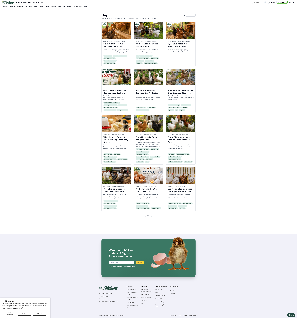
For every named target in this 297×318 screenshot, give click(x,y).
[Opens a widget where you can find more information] (291, 315)
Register (172, 293)
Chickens (19, 2)
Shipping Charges (160, 302)
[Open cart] (293, 2)
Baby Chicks (139, 63)
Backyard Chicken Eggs (109, 58)
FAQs (156, 292)
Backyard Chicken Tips (109, 63)
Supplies (40, 2)
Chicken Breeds (140, 159)
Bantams (12, 6)
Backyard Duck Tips (141, 107)
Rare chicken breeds (141, 49)
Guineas (47, 6)
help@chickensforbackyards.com (109, 301)
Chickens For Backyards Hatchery (146, 290)
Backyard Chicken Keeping (110, 156)
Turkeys (34, 2)
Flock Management (173, 208)
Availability (273, 2)
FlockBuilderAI (283, 2)
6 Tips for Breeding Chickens (110, 201)
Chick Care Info (145, 294)
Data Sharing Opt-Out (160, 306)
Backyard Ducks (151, 107)
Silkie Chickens (140, 161)
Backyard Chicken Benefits (183, 154)
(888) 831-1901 (104, 299)
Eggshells (182, 110)
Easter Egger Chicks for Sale (131, 293)
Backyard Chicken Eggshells (143, 208)
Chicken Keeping (182, 206)
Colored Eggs (184, 107)
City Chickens (149, 159)
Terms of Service (160, 295)
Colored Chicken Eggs (174, 107)
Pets (26, 6)
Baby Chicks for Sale (131, 289)
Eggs (176, 110)
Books (85, 6)
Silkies (147, 144)
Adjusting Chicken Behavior (143, 58)
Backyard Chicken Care (109, 203)
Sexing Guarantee (146, 297)
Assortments (61, 6)
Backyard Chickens (122, 110)
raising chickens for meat (180, 145)
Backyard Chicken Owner (110, 60)
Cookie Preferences (193, 315)
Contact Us (144, 300)
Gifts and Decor (77, 6)
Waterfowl (27, 2)
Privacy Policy (20, 308)
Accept (24, 313)
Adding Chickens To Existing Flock (144, 56)
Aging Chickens (140, 60)
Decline (39, 313)
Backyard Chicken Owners (142, 156)
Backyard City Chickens (109, 161)
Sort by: (183, 15)
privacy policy (131, 266)
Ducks (30, 6)
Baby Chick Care (149, 60)
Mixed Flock (182, 208)
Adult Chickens (107, 56)
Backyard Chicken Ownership (175, 161)
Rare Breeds (20, 6)
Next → (148, 215)
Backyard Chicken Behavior (120, 56)
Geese (36, 6)
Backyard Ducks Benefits (142, 110)
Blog (142, 303)
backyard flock (183, 194)
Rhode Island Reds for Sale (132, 306)
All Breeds (54, 6)
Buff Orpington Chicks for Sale (132, 298)
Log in (172, 290)
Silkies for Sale (130, 302)
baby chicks (113, 145)
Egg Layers (5, 6)
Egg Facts (171, 110)
